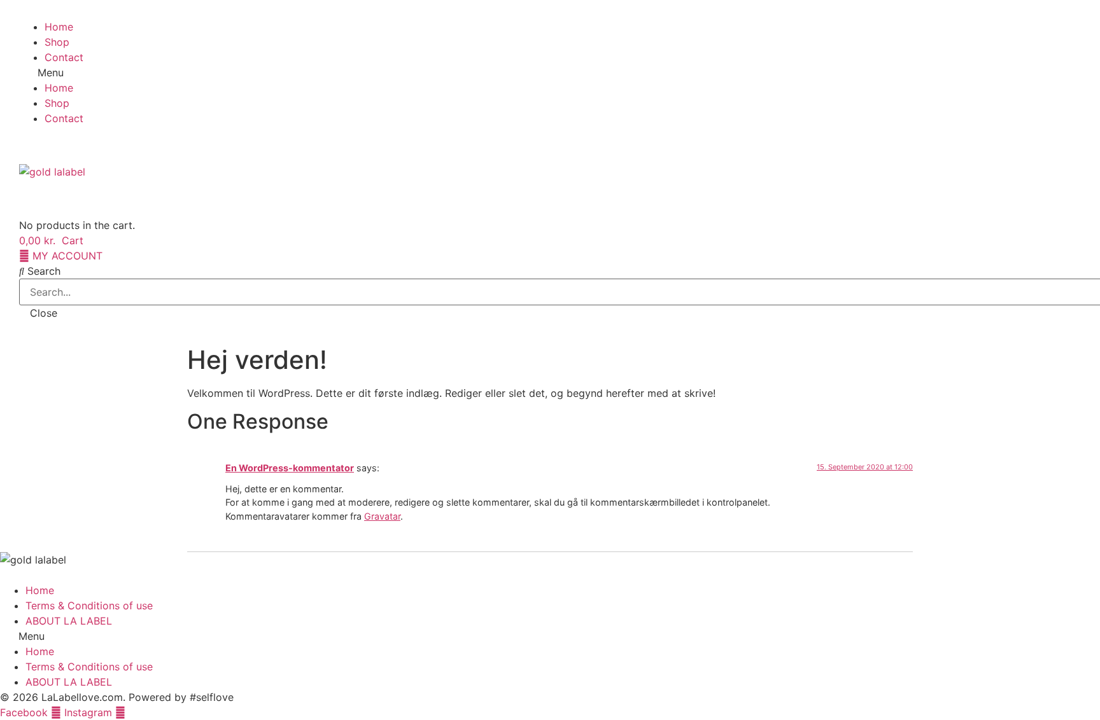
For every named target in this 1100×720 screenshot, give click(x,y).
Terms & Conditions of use (89, 605)
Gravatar (382, 516)
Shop (57, 42)
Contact (64, 57)
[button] (550, 72)
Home (59, 26)
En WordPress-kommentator (289, 467)
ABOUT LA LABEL (68, 620)
